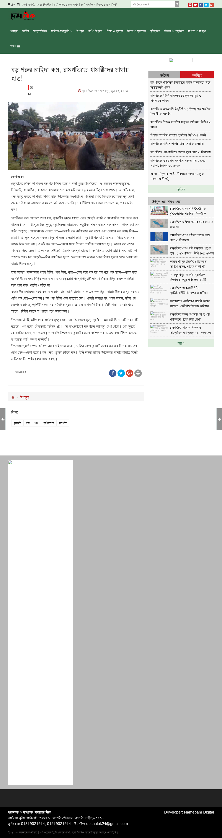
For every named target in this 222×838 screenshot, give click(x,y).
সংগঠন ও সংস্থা (197, 30)
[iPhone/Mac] (190, 4)
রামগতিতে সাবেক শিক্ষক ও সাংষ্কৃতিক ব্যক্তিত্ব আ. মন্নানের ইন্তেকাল (190, 329)
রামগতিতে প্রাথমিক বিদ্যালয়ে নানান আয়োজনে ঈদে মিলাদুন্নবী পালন (180, 84)
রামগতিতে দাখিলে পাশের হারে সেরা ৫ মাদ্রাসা (177, 143)
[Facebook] (201, 4)
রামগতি (63, 422)
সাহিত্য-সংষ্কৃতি (60, 30)
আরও (13, 46)
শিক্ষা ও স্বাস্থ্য (115, 30)
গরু (27, 422)
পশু (36, 422)
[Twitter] (206, 4)
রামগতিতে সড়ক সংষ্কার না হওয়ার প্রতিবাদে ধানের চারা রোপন (190, 316)
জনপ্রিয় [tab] (197, 75)
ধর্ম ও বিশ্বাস (95, 30)
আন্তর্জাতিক (40, 30)
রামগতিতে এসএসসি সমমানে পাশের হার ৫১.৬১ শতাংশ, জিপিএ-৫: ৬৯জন (178, 162)
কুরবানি (17, 422)
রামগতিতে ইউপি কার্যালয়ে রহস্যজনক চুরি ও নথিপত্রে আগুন (175, 97)
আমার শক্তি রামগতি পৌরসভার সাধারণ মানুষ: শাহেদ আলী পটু (177, 176)
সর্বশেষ (181, 189)
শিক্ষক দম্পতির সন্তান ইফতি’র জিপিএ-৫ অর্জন (178, 134)
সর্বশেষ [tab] (164, 75)
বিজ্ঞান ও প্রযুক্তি (174, 30)
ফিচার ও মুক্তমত (136, 30)
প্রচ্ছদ (14, 30)
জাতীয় (25, 30)
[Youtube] (195, 4)
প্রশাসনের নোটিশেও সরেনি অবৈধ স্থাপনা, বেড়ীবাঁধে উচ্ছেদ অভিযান (189, 303)
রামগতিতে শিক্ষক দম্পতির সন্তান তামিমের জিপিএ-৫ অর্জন (180, 124)
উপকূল (80, 30)
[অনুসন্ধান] (177, 4)
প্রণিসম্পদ (48, 422)
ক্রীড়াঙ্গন (155, 30)
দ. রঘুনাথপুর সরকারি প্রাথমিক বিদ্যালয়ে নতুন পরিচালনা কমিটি (188, 277)
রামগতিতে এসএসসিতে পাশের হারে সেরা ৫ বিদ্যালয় (180, 151)
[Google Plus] (212, 4)
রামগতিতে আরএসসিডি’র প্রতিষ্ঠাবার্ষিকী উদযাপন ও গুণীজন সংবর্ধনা (189, 290)
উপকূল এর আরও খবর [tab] (166, 201)
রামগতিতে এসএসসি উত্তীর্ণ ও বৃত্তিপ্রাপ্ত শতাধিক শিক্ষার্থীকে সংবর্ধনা (180, 111)
